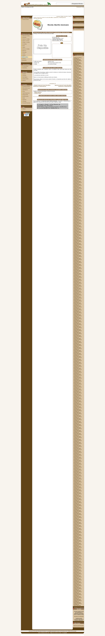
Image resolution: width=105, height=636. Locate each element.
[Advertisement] (55, 7)
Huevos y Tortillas (26, 39)
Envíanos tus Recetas (79, 616)
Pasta (23, 45)
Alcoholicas (24, 67)
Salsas (23, 47)
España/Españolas (26, 86)
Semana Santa (25, 78)
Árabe (23, 97)
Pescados (24, 52)
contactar (58, 16)
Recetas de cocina (80, 7)
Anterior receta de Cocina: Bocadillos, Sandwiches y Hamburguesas (42, 86)
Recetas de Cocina (42, 631)
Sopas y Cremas (25, 40)
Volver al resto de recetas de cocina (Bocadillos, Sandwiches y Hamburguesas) (50, 17)
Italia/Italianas (25, 89)
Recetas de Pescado (33, 631)
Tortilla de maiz (37, 93)
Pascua (24, 80)
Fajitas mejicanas (38, 92)
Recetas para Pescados (79, 625)
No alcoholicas (25, 66)
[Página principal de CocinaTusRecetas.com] (37, 5)
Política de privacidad (72, 631)
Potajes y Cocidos (26, 42)
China (23, 91)
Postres (24, 55)
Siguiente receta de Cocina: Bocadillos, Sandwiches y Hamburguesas (63, 86)
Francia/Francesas (26, 102)
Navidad (24, 73)
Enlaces (24, 108)
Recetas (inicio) (25, 19)
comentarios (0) (52, 83)
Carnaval (24, 75)
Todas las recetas (26, 35)
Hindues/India (25, 94)
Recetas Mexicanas (38, 18)
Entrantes (24, 37)
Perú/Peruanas (25, 96)
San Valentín (24, 77)
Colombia (24, 101)
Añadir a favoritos (64, 16)
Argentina (24, 99)
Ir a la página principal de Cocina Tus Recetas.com (57, 631)
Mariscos (24, 50)
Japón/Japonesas (26, 93)
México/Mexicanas (26, 88)
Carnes (23, 53)
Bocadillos (26, 57)
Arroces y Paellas (26, 48)
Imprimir (70, 16)
